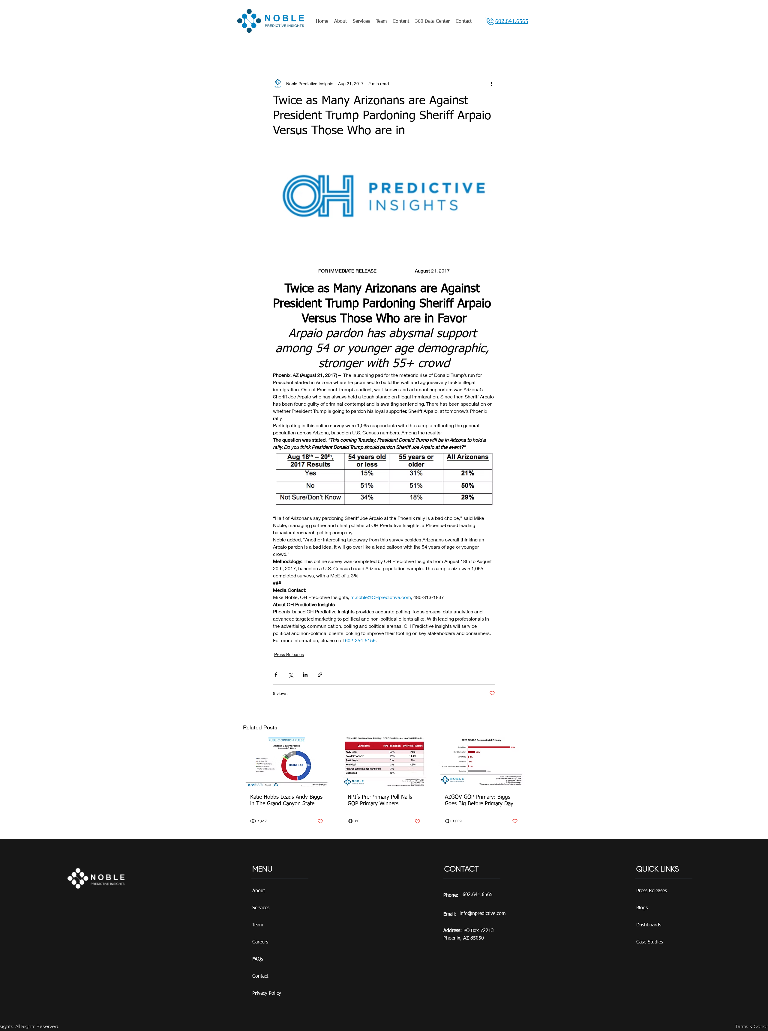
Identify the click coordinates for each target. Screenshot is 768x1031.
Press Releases (289, 654)
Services (260, 908)
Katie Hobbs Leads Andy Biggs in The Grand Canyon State (286, 800)
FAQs (257, 959)
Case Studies (649, 942)
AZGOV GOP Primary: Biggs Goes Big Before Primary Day (479, 800)
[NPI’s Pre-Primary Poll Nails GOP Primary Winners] (384, 762)
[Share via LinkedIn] (305, 675)
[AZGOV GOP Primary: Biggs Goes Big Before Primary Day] (481, 761)
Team (257, 925)
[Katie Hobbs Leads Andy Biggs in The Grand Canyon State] (286, 761)
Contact (260, 976)
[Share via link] (320, 675)
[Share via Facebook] (276, 675)
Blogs (642, 908)
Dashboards (648, 925)
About (258, 891)
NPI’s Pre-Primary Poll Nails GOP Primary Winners (380, 800)
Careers (260, 942)
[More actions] (491, 83)
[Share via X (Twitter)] (290, 675)
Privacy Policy (266, 993)
